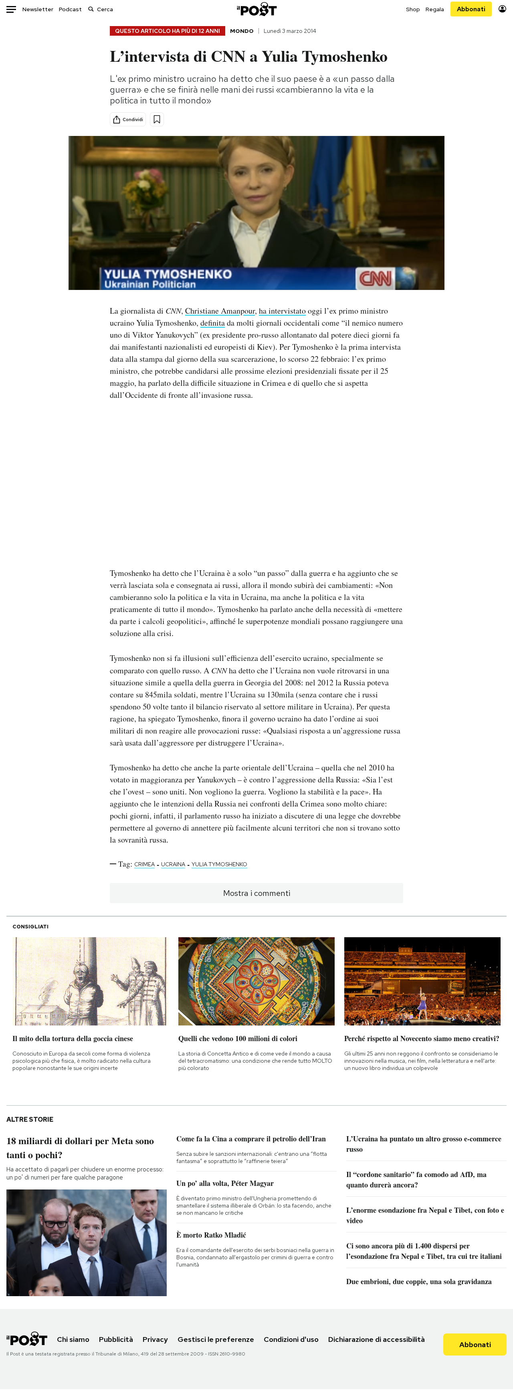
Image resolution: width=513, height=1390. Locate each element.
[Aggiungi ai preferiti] (157, 119)
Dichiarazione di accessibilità (376, 1339)
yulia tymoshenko (219, 864)
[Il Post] (256, 9)
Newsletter (37, 9)
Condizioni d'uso (291, 1339)
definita (212, 322)
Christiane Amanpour (220, 310)
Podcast (70, 9)
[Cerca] (91, 9)
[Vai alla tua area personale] (502, 9)
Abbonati (471, 9)
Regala (435, 9)
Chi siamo (73, 1339)
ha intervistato (282, 310)
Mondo (242, 30)
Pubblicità (116, 1339)
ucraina (173, 864)
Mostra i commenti (256, 893)
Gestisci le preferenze (216, 1339)
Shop (413, 9)
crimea (144, 864)
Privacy (155, 1339)
